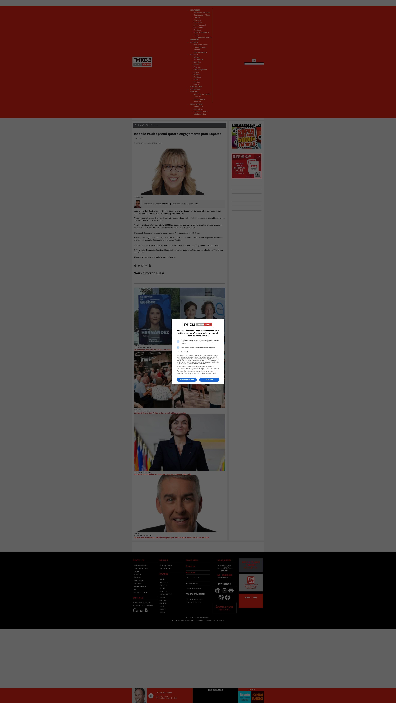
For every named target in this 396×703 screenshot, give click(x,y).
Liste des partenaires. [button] (199, 364)
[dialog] (198, 351)
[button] (198, 352)
